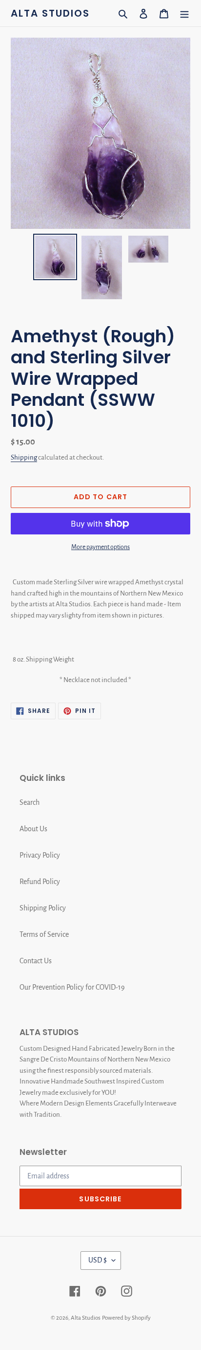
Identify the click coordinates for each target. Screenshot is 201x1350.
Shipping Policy (43, 908)
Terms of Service (44, 934)
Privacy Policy (40, 855)
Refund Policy (40, 881)
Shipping (24, 457)
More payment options (100, 547)
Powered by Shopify (126, 1318)
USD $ (97, 1260)
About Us (33, 829)
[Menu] (184, 13)
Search (30, 802)
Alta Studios (50, 13)
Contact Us (36, 961)
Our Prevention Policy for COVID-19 (72, 987)
